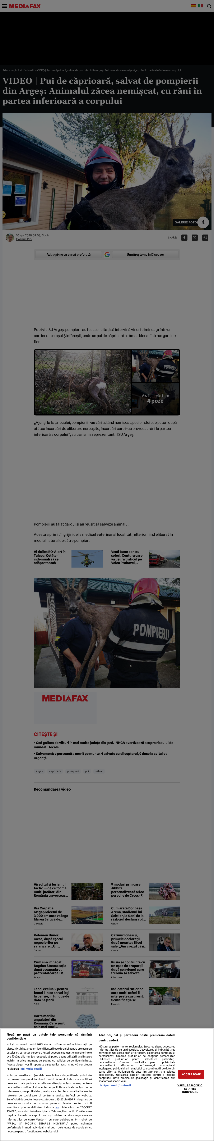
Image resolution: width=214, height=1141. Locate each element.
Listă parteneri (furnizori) (115, 1085)
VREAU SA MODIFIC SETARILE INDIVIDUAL (189, 1089)
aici (57, 1107)
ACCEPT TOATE (191, 1074)
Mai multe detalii (31, 1068)
